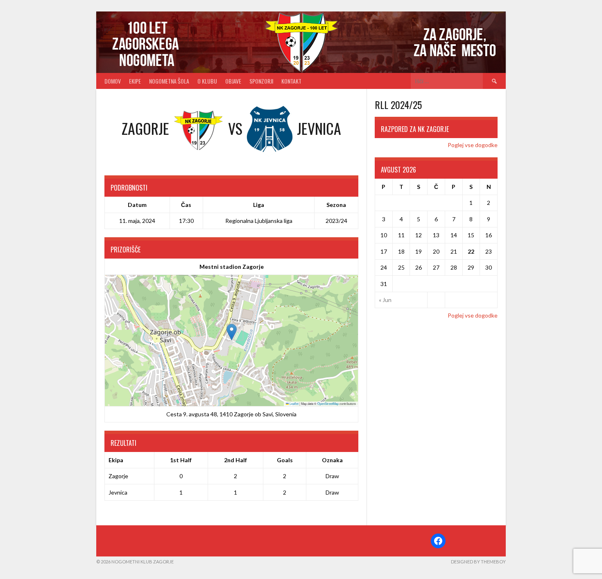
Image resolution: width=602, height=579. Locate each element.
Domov (112, 81)
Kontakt (291, 81)
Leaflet (294, 403)
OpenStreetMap (328, 403)
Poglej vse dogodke (473, 144)
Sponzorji (261, 81)
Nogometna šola (169, 81)
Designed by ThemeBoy (478, 561)
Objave (233, 81)
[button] (231, 332)
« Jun (385, 299)
